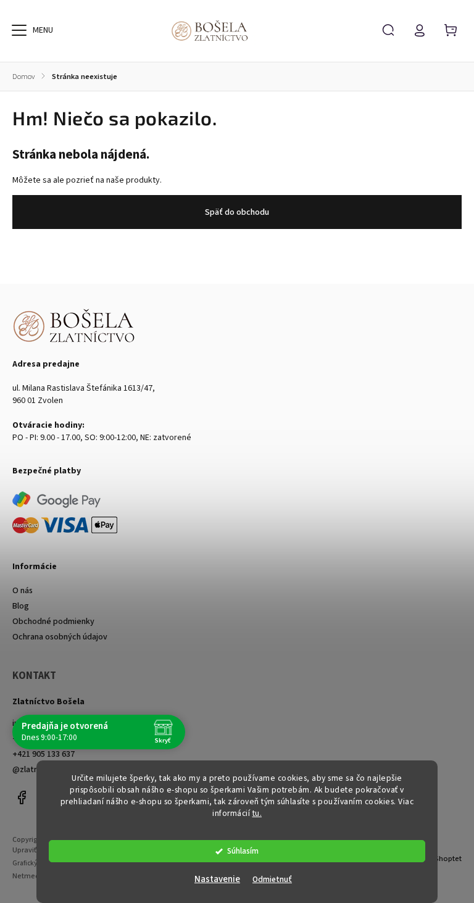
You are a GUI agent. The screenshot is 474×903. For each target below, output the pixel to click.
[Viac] (19, 30)
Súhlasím (243, 851)
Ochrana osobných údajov (59, 637)
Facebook (21, 797)
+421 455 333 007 (43, 739)
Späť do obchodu (237, 212)
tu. (257, 813)
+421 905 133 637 (43, 754)
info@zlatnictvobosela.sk (59, 723)
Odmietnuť (272, 879)
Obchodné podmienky (53, 621)
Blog (20, 606)
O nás (22, 591)
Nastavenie (217, 879)
